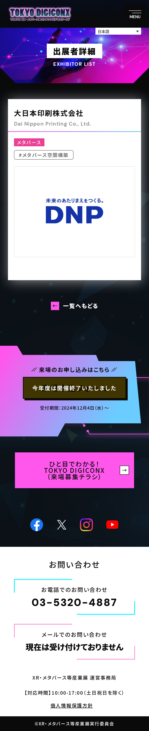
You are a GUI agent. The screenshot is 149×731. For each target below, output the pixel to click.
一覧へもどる (81, 306)
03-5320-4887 (74, 602)
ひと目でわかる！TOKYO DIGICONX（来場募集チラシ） (74, 470)
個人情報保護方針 (71, 705)
